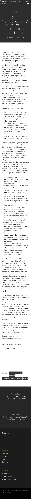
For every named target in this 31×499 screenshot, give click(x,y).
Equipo (4, 456)
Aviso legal (6, 474)
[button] (28, 3)
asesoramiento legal (15, 373)
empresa (12, 375)
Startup (25, 378)
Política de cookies (9, 479)
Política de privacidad (10, 477)
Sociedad (19, 378)
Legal (15, 13)
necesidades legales (8, 378)
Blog (3, 459)
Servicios (5, 454)
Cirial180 (11, 37)
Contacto (5, 462)
